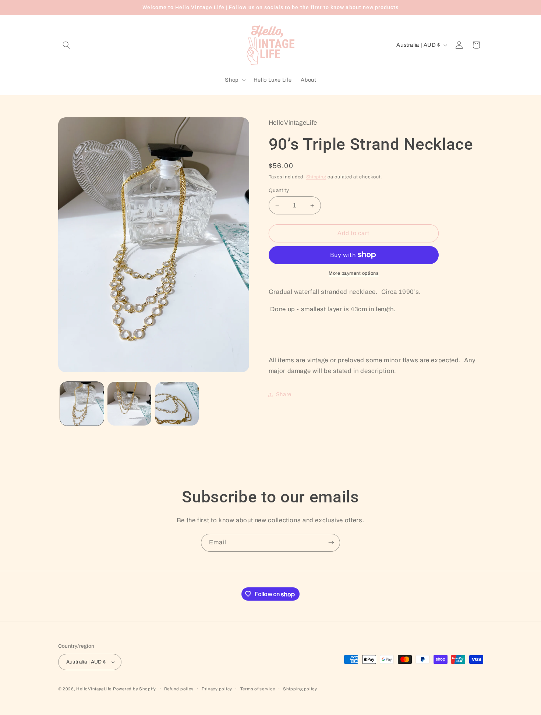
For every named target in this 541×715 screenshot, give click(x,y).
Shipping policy (300, 689)
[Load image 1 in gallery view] (82, 404)
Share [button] (283, 394)
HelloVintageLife (94, 689)
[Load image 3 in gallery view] (177, 404)
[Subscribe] (331, 543)
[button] (66, 44)
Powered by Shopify (134, 689)
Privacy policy (217, 689)
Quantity (279, 190)
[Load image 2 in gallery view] (129, 404)
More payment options (354, 273)
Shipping (316, 176)
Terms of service (257, 689)
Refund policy (179, 689)
